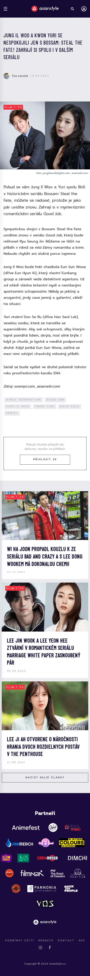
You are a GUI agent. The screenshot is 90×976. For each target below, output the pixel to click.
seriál (12, 413)
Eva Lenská (20, 76)
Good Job (55, 400)
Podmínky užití (19, 940)
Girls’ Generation (23, 400)
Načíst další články (45, 777)
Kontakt (66, 940)
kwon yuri (45, 406)
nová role (70, 406)
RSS (82, 940)
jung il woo (17, 406)
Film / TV (13, 107)
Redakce (46, 940)
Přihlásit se (45, 459)
